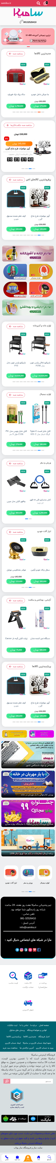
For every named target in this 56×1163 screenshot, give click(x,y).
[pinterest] (34, 950)
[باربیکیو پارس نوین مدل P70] (16, 345)
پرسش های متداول (17, 1030)
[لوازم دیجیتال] (41, 271)
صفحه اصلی (44, 1025)
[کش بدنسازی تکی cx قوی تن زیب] (40, 482)
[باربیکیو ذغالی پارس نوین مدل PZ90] (40, 345)
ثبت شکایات (12, 1025)
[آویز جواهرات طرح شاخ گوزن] (28, 36)
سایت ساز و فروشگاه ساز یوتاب (28, 1148)
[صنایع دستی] (14, 289)
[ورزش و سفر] (14, 271)
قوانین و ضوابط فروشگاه (37, 1030)
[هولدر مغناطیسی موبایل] (16, 550)
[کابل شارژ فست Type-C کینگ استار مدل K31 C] (40, 413)
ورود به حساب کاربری (44, 1047)
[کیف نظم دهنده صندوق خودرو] (16, 198)
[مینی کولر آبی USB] (41, 734)
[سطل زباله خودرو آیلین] (40, 550)
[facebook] (39, 950)
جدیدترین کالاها (29, 1036)
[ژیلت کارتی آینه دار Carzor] (16, 619)
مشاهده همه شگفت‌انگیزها (21, 125)
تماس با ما (24, 1025)
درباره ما (33, 1025)
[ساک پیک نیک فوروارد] (16, 75)
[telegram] (17, 950)
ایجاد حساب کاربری (13, 1042)
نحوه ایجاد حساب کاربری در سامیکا (37, 1042)
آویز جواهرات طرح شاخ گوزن (18, 148)
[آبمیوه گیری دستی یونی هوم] (14, 734)
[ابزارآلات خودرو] (41, 289)
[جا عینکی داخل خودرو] (40, 75)
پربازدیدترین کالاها (13, 1036)
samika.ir (6, 2)
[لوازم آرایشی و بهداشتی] (28, 307)
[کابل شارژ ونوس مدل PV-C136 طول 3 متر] (16, 413)
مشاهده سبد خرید (10, 1047)
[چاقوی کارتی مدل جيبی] (16, 482)
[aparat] (30, 950)
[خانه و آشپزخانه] (28, 254)
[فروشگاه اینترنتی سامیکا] (28, 13)
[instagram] (21, 950)
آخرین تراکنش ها (27, 1047)
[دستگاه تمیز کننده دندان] (40, 619)
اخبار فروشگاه (44, 1036)
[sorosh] (26, 950)
